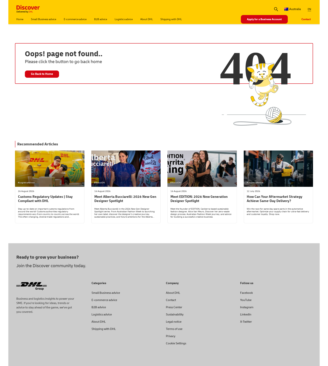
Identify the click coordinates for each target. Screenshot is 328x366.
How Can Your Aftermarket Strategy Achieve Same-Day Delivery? (274, 199)
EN (309, 9)
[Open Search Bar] (276, 9)
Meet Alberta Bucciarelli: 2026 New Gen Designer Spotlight (125, 199)
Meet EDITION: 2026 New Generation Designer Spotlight (199, 199)
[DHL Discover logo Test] (28, 9)
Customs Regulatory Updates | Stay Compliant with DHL (45, 199)
